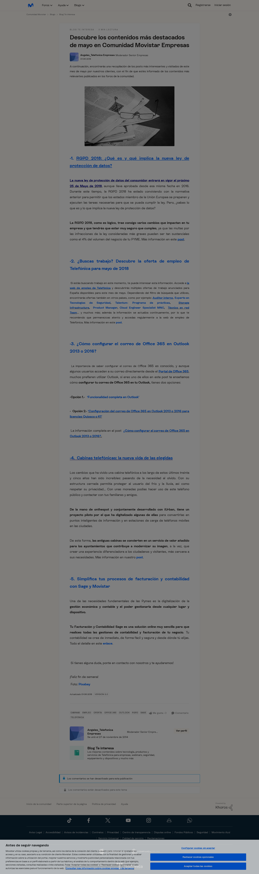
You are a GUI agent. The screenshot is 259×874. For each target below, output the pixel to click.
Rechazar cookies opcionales (198, 857)
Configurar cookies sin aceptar (198, 848)
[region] (129, 857)
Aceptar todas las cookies (198, 866)
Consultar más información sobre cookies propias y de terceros (100, 868)
